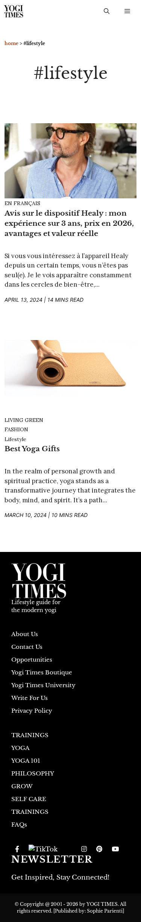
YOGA (20, 747)
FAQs (19, 824)
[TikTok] (43, 849)
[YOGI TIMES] (13, 11)
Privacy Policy (31, 710)
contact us (26, 646)
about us (24, 634)
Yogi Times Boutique (41, 672)
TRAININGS (30, 735)
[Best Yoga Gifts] (70, 367)
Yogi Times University (43, 685)
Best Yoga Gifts (32, 448)
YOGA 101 (25, 760)
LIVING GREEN (24, 420)
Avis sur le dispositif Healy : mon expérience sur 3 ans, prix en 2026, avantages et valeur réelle (69, 223)
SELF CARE (28, 799)
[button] (106, 11)
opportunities (31, 659)
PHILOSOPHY (32, 773)
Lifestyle (15, 439)
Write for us (29, 697)
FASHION (16, 429)
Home (11, 43)
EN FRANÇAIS (22, 203)
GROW (22, 786)
